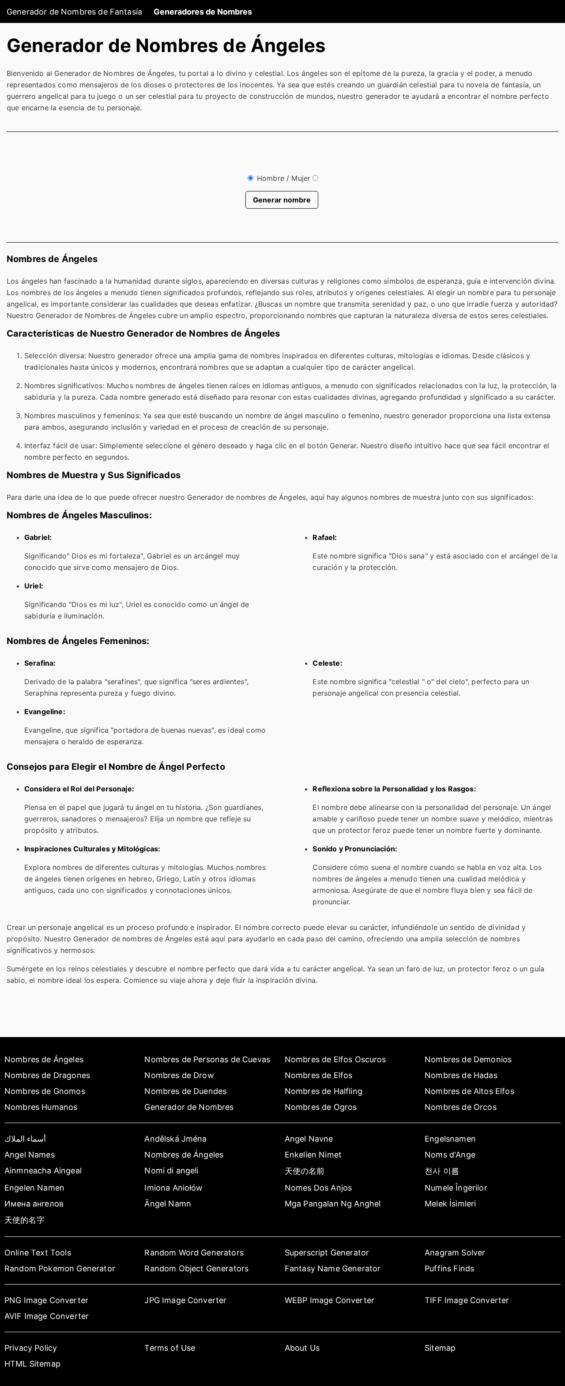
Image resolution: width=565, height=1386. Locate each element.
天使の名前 (305, 1171)
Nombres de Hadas (461, 1075)
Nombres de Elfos (319, 1075)
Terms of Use (169, 1347)
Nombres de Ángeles (43, 1059)
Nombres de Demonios (468, 1059)
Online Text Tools (37, 1252)
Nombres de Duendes (185, 1091)
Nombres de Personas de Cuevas (207, 1059)
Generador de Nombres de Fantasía (74, 11)
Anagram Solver (455, 1252)
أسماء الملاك (25, 1138)
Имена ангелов (34, 1203)
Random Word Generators (194, 1252)
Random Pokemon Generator (59, 1268)
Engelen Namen (34, 1187)
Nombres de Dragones (47, 1075)
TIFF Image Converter (467, 1300)
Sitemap (440, 1347)
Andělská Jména (175, 1138)
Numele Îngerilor (456, 1187)
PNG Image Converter (46, 1300)
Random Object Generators (196, 1268)
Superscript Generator (327, 1252)
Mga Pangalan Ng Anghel (333, 1203)
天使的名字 (24, 1220)
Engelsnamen (450, 1138)
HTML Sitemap (32, 1363)
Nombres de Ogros (321, 1107)
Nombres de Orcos (461, 1107)
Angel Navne (309, 1138)
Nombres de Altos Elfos (469, 1091)
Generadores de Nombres (203, 11)
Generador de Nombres (189, 1107)
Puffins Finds (449, 1268)
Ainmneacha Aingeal (43, 1170)
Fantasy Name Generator (333, 1268)
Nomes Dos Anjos (318, 1187)
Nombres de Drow (179, 1075)
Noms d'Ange (450, 1154)
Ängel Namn (167, 1203)
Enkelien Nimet (313, 1154)
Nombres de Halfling (323, 1091)
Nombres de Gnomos (44, 1091)
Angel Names (29, 1154)
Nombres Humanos (40, 1107)
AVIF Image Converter (46, 1316)
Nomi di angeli (171, 1170)
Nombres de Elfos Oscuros (335, 1059)
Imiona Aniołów (173, 1187)
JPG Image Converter (185, 1300)
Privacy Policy (30, 1347)
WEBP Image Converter (329, 1300)
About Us (302, 1347)
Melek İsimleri (450, 1203)
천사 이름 (442, 1171)
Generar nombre (282, 199)
